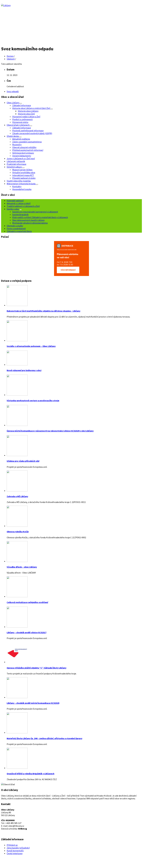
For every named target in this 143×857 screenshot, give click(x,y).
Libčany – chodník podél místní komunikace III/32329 (33, 703)
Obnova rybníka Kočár (18, 531)
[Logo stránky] (6, 5)
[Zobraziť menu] (21, 103)
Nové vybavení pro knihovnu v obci (24, 370)
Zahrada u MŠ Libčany (17, 496)
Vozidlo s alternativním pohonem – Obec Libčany (31, 346)
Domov (10, 56)
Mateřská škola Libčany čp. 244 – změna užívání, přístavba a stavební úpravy (44, 738)
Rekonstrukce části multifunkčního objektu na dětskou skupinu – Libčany (43, 311)
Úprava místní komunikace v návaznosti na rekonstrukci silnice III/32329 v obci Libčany (50, 430)
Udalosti (11, 58)
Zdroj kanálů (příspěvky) (18, 847)
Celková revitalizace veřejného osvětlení (27, 602)
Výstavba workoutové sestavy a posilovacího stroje (33, 400)
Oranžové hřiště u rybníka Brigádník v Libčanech (30, 773)
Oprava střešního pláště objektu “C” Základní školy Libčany (36, 667)
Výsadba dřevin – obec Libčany (22, 567)
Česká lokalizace (14, 853)
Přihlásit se (12, 845)
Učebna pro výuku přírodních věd (23, 461)
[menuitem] (13, 102)
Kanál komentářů (15, 850)
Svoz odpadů (13, 91)
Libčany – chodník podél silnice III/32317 (26, 632)
